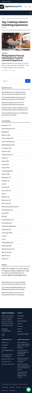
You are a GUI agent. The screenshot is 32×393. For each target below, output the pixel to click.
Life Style (4, 187)
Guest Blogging (6, 171)
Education (4, 151)
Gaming (4, 164)
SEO (3, 216)
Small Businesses (7, 219)
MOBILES (4, 197)
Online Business (6, 210)
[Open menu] (30, 12)
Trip (3, 239)
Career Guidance (6, 138)
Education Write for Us (8, 364)
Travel (3, 236)
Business (4, 53)
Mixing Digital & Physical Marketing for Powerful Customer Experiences (13, 57)
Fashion (4, 158)
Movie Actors (5, 200)
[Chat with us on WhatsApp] (28, 389)
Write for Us (5, 342)
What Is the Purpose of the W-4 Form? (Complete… (23, 359)
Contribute (5, 345)
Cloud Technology (7, 141)
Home (3, 18)
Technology (5, 232)
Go (28, 81)
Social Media (5, 223)
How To (25, 387)
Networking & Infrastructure (9, 206)
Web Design (5, 245)
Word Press (5, 255)
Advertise (4, 347)
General (4, 167)
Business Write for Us (8, 359)
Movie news (5, 203)
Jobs (3, 184)
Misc (3, 193)
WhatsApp (12, 390)
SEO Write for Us (6, 361)
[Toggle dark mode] (29, 6)
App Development (7, 128)
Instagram (4, 180)
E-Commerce (5, 148)
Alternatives (5, 125)
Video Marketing (6, 242)
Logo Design (5, 190)
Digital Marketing (6, 145)
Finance (4, 161)
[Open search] (25, 6)
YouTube (4, 258)
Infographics (5, 177)
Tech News (5, 229)
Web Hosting (5, 252)
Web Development (7, 249)
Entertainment (6, 154)
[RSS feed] (3, 334)
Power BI (4, 213)
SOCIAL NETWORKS (7, 226)
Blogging (4, 132)
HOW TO (4, 174)
